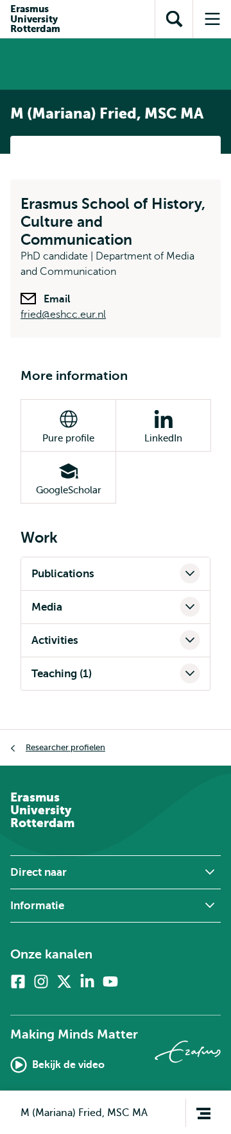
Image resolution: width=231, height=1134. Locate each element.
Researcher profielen (65, 747)
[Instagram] (41, 981)
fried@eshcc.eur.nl (63, 314)
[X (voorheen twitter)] (64, 981)
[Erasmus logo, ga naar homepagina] (188, 1051)
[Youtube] (110, 981)
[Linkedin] (87, 981)
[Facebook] (18, 981)
